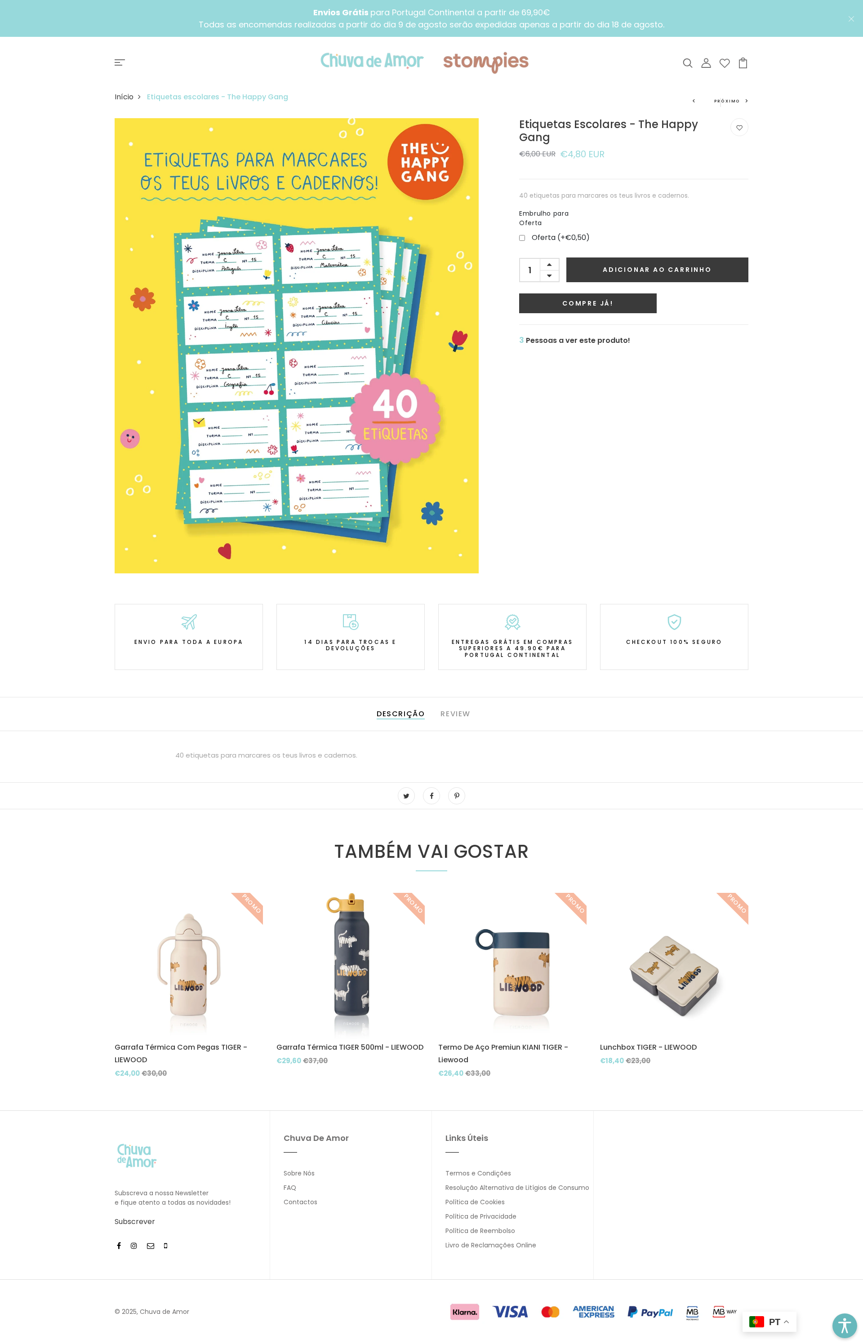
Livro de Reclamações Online (490, 1245)
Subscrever (135, 1221)
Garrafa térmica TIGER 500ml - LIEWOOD (349, 1047)
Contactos (300, 1202)
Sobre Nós (299, 1173)
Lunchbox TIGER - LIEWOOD (648, 1047)
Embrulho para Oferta (544, 218)
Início (124, 97)
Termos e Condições (478, 1173)
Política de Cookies (475, 1202)
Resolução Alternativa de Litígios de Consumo (517, 1187)
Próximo (727, 101)
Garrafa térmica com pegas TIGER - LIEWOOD (181, 1053)
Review (455, 714)
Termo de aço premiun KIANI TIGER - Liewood (503, 1053)
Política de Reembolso (480, 1230)
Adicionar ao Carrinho (657, 269)
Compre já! (588, 303)
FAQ (290, 1187)
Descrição (401, 714)
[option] (189, 992)
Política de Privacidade (480, 1216)
